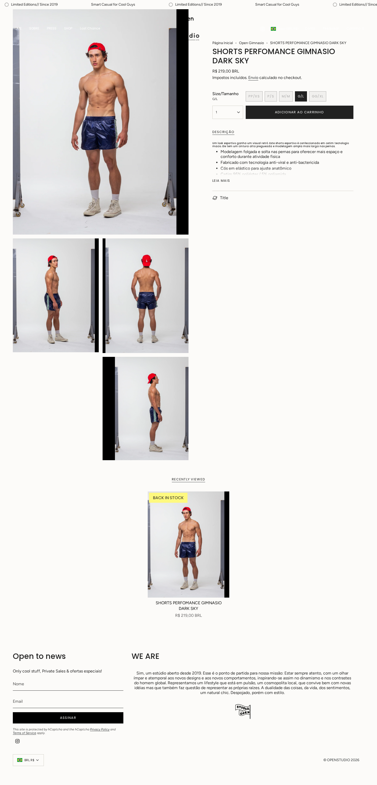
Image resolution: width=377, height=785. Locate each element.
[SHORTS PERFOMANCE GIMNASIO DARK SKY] (189, 544)
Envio (253, 77)
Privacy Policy (100, 729)
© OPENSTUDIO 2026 (341, 760)
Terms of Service (24, 733)
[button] (68, 29)
